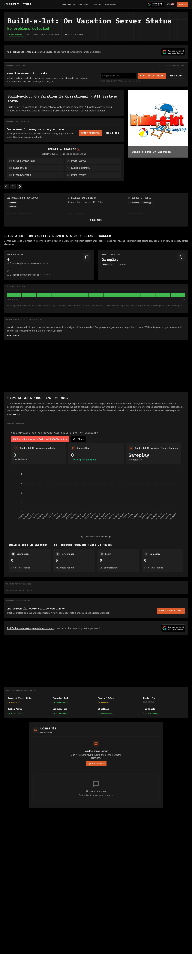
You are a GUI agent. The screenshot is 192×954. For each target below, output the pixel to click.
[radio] (35, 161)
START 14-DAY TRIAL (152, 75)
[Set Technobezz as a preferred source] (155, 4)
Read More (12, 335)
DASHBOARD (110, 4)
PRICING (97, 4)
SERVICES (83, 4)
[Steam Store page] (19, 186)
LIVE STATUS (68, 4)
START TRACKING (90, 133)
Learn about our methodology (98, 537)
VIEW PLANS (176, 75)
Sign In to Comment (96, 763)
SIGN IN (183, 4)
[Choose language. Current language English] (170, 4)
